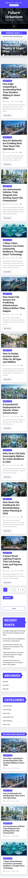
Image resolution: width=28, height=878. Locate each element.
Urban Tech (6, 724)
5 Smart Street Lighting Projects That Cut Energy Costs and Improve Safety (12, 562)
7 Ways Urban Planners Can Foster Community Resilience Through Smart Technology (13, 249)
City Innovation (7, 706)
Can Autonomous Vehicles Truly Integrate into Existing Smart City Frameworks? (13, 195)
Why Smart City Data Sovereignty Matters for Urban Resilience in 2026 (14, 457)
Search (7, 597)
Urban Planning (7, 721)
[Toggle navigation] (14, 26)
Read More (7, 115)
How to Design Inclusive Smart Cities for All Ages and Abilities (12, 357)
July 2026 (5, 681)
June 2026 (6, 685)
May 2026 (5, 689)
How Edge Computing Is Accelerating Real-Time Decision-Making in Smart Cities (12, 90)
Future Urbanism (14, 14)
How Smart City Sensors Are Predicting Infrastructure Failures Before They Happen (14, 304)
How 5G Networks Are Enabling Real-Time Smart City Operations (12, 144)
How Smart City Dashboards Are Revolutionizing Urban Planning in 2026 (12, 508)
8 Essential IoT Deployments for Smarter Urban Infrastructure (11, 408)
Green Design (7, 709)
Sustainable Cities (8, 717)
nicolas (3, 55)
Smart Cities (6, 713)
